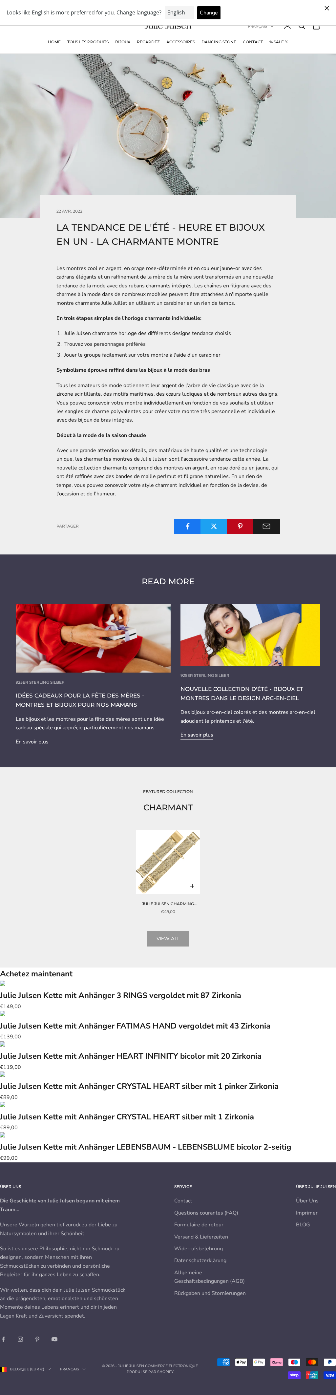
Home (54, 41)
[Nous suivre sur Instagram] (20, 1339)
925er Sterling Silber (40, 682)
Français (257, 26)
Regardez (148, 41)
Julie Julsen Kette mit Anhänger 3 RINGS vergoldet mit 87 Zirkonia (120, 995)
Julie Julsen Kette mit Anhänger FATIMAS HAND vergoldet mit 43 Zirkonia (135, 1026)
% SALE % (278, 41)
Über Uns (307, 1200)
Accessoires (180, 41)
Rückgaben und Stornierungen (210, 1293)
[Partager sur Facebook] (187, 526)
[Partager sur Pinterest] (240, 526)
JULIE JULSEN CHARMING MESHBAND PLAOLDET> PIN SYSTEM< (168, 904)
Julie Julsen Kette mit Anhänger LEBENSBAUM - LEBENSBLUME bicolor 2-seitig (145, 1147)
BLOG (303, 1224)
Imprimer (307, 1213)
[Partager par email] (267, 526)
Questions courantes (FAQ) (206, 1213)
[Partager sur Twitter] (214, 526)
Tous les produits (88, 41)
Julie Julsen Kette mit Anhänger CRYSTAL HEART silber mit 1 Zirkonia (127, 1117)
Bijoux (122, 41)
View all (168, 938)
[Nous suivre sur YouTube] (54, 1339)
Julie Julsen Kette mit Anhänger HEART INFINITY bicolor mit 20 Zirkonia (131, 1056)
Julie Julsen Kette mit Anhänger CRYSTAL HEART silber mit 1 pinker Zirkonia (139, 1086)
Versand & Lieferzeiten (201, 1236)
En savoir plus (32, 741)
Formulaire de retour (198, 1224)
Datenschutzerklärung (200, 1260)
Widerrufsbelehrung (198, 1248)
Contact (253, 41)
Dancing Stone (218, 41)
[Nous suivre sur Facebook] (3, 1339)
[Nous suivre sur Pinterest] (37, 1339)
